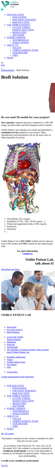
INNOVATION (19, 17)
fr (2, 65)
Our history (12, 364)
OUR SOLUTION (15, 14)
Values (10, 359)
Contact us (27, 253)
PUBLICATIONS (20, 42)
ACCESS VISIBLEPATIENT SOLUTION (23, 28)
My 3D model (7, 433)
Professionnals (7, 70)
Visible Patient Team (16, 362)
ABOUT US (12, 45)
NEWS (10, 58)
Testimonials (12, 347)
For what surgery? (15, 329)
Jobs (9, 367)
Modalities (11, 342)
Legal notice (12, 372)
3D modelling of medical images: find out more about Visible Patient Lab (28, 350)
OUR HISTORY (20, 53)
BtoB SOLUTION (20, 22)
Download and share (10, 269)
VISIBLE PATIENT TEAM (25, 50)
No (6, 465)
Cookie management (10, 377)
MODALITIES (19, 32)
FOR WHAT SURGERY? (24, 19)
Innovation (11, 327)
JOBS (15, 55)
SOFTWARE (18, 35)
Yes (3, 465)
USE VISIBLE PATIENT (18, 25)
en (4, 65)
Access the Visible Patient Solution (15, 338)
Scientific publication (16, 357)
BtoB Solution (13, 332)
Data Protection (27, 377)
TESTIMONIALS (20, 40)
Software (11, 344)
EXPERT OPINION (16, 37)
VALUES (16, 47)
